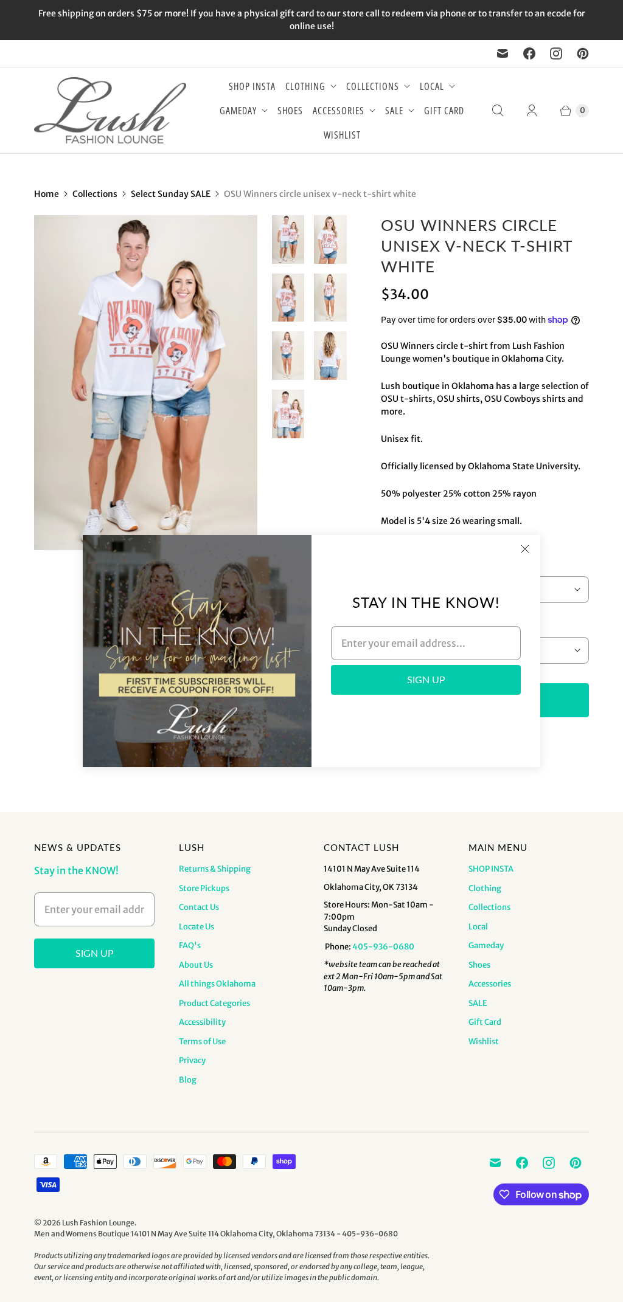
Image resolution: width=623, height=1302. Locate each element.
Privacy (192, 1060)
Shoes (290, 110)
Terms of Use (202, 1041)
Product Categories (214, 1003)
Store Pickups (204, 888)
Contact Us (199, 907)
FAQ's (190, 945)
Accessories (338, 110)
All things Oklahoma (217, 984)
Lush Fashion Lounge (98, 1222)
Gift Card (444, 110)
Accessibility (202, 1022)
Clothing (305, 86)
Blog (188, 1080)
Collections (372, 86)
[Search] (498, 110)
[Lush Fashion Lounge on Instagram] (556, 53)
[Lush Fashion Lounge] (110, 110)
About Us (196, 965)
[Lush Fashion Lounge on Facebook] (529, 53)
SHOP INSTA (252, 86)
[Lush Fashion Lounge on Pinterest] (582, 53)
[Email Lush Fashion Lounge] (502, 53)
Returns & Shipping (215, 869)
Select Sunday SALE (171, 193)
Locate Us (196, 926)
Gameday (238, 110)
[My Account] (532, 110)
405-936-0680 (383, 947)
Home (46, 193)
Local (432, 86)
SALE (394, 110)
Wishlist (342, 135)
